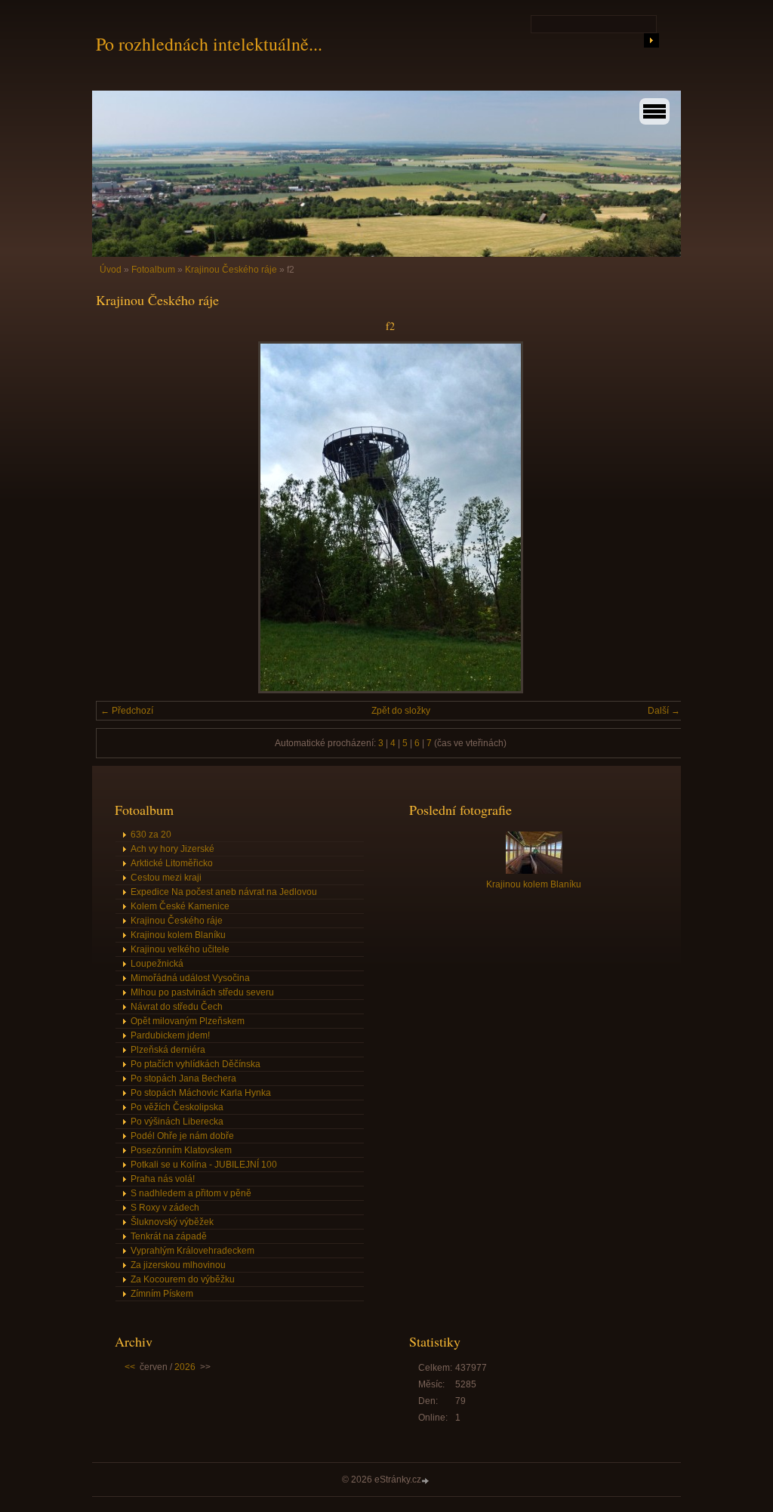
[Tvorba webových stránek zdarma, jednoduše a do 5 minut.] (426, 1480)
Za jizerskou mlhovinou (178, 1265)
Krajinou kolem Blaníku (178, 935)
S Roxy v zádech (165, 1207)
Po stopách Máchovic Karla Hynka (201, 1093)
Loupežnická (157, 963)
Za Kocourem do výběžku (183, 1279)
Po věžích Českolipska (177, 1107)
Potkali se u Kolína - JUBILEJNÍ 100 (204, 1164)
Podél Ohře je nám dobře (182, 1136)
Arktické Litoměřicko (172, 863)
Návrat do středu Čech (177, 1006)
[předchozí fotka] (120, 517)
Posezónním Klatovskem (181, 1150)
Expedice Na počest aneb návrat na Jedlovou (224, 892)
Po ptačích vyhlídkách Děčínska (195, 1064)
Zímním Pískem (162, 1293)
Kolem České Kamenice (180, 906)
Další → (664, 710)
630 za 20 (151, 834)
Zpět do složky (400, 710)
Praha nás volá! (163, 1179)
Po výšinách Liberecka (177, 1121)
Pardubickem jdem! (170, 1035)
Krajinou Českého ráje (231, 269)
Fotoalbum (153, 269)
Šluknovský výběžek (172, 1222)
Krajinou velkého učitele (180, 949)
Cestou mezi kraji (166, 877)
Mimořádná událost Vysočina (190, 978)
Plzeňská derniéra (168, 1050)
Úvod (111, 269)
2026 (185, 1367)
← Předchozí (126, 710)
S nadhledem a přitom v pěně (191, 1193)
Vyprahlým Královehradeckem (192, 1250)
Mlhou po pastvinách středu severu (202, 992)
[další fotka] (660, 517)
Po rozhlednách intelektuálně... (209, 44)
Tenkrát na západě (169, 1236)
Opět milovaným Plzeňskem (188, 1021)
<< (130, 1367)
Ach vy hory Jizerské (172, 849)
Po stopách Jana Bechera (183, 1078)
